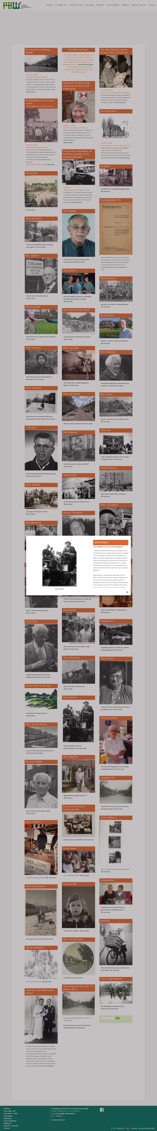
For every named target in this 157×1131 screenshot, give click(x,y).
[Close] (131, 536)
